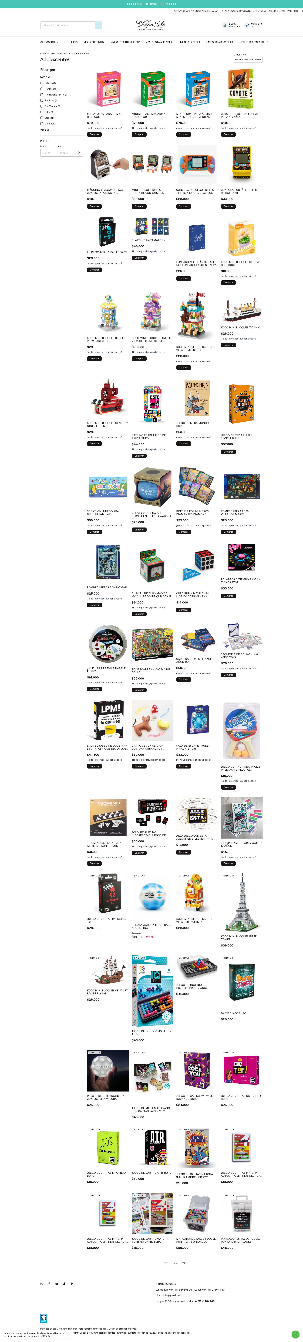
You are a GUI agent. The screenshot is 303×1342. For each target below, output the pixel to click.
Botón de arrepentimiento (122, 1328)
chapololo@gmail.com (169, 1295)
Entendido (45, 1336)
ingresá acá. (100, 1328)
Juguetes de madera (251, 42)
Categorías (47, 42)
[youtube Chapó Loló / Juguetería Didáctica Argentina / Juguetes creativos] (56, 1283)
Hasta (61, 146)
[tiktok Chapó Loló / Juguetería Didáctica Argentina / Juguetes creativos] (64, 1283)
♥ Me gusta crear (189, 42)
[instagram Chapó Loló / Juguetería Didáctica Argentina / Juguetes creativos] (41, 1283)
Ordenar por (240, 54)
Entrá (232, 24)
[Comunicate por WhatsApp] (295, 1334)
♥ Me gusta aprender (159, 42)
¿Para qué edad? (94, 42)
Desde (43, 146)
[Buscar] (98, 25)
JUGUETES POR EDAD (60, 53)
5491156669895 (166, 1283)
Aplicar (79, 153)
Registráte (234, 26)
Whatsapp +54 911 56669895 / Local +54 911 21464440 (190, 1289)
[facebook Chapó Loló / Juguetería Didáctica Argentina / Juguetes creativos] (49, 1283)
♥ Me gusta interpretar (125, 42)
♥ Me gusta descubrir (219, 42)
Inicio (74, 42)
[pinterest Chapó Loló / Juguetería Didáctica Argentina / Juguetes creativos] (71, 1283)
